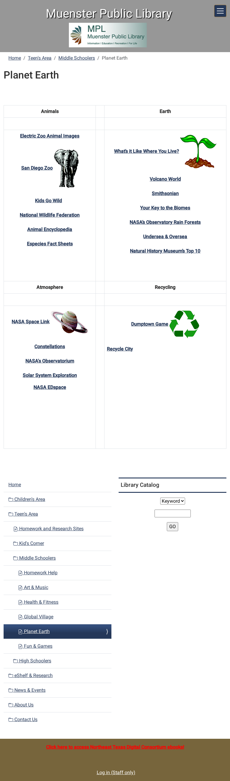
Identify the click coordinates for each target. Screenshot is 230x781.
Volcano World (165, 179)
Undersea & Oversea (165, 236)
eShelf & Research (33, 675)
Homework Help (40, 572)
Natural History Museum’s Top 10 (165, 251)
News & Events (29, 690)
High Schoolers (34, 661)
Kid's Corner (31, 543)
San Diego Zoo (37, 168)
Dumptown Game (149, 324)
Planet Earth (36, 631)
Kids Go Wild (48, 200)
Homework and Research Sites (51, 528)
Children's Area (29, 499)
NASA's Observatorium (49, 361)
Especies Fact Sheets (50, 244)
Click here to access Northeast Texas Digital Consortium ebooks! (115, 747)
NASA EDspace (50, 387)
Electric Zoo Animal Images (49, 136)
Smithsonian (165, 193)
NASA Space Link (30, 321)
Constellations (49, 346)
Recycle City (120, 349)
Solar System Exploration (50, 375)
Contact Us (25, 719)
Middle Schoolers (76, 58)
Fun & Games (37, 646)
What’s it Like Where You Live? (146, 151)
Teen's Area (40, 58)
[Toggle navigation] (220, 11)
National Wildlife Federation (50, 215)
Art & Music (35, 587)
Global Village (38, 617)
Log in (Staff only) (116, 772)
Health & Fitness (40, 602)
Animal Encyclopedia (49, 229)
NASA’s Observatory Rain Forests (165, 222)
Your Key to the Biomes (165, 208)
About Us (23, 705)
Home (14, 58)
